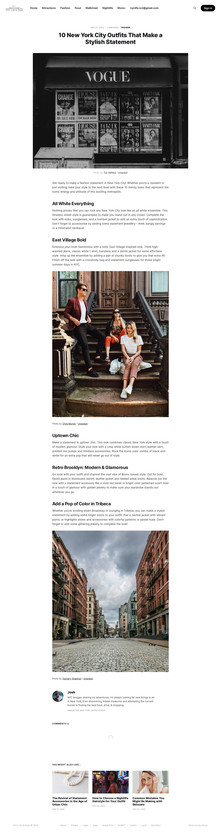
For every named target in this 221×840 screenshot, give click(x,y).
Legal (85, 825)
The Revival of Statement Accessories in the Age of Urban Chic (69, 801)
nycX (144, 825)
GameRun (156, 825)
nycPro (133, 825)
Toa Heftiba (110, 172)
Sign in (208, 8)
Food (78, 8)
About (63, 825)
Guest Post (108, 825)
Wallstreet (91, 8)
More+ (121, 8)
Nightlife (107, 8)
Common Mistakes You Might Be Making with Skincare (148, 801)
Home (33, 8)
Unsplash (123, 172)
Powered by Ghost (198, 825)
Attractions (49, 8)
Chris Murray (69, 423)
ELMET (121, 825)
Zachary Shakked (71, 678)
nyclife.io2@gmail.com (144, 8)
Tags (95, 825)
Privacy (74, 825)
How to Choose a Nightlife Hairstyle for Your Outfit (110, 800)
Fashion (65, 8)
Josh (71, 692)
